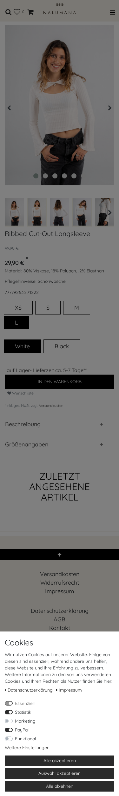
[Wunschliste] (17, 11)
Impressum (59, 591)
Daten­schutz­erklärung (60, 610)
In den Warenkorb (60, 381)
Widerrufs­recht (59, 582)
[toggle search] (8, 11)
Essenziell (25, 703)
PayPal (22, 730)
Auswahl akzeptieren (59, 773)
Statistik (23, 712)
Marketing (25, 721)
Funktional (25, 739)
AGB (59, 619)
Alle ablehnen (59, 786)
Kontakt (59, 627)
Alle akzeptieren (59, 760)
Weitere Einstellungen (27, 747)
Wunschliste (22, 393)
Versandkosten (51, 405)
